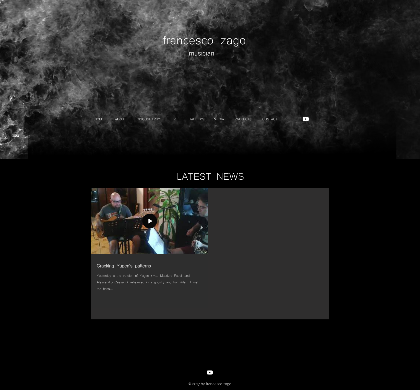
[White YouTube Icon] (305, 119)
